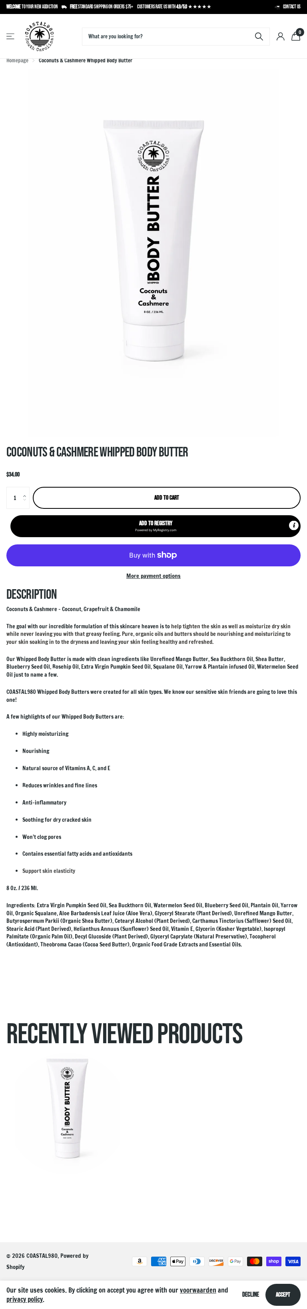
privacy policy (24, 1299)
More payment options (153, 576)
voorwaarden (198, 1290)
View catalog (11, 36)
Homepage (17, 60)
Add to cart (166, 498)
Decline (250, 1295)
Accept (283, 1295)
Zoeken (259, 37)
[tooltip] (294, 525)
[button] (26, 490)
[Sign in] (280, 37)
